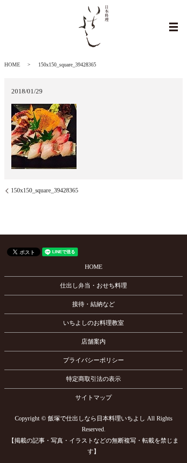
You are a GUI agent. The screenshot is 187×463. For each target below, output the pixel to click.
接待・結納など (93, 304)
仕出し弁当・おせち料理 (93, 285)
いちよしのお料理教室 (93, 323)
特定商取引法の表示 (93, 379)
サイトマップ (93, 397)
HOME (12, 65)
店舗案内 (93, 341)
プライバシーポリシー (93, 360)
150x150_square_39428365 (44, 190)
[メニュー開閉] (173, 27)
